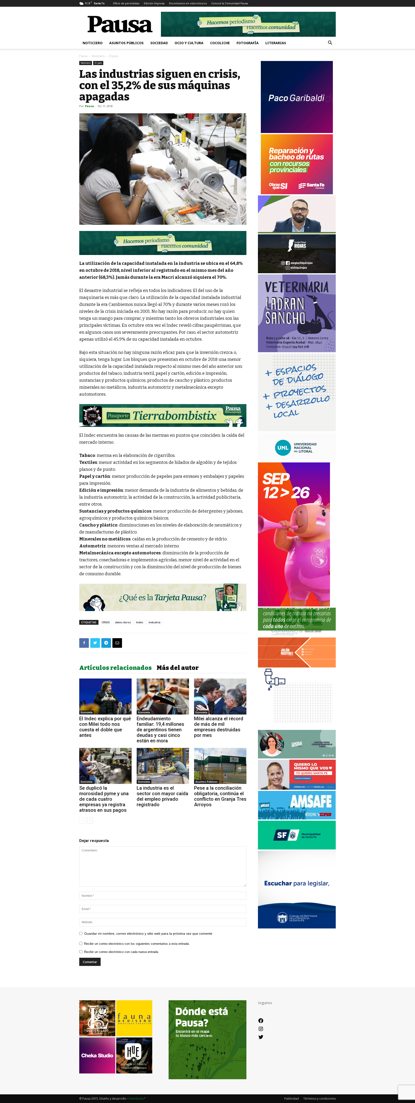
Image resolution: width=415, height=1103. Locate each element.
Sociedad (159, 43)
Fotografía (248, 43)
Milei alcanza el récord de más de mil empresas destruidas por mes (218, 727)
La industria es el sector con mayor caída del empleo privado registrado (162, 796)
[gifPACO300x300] (297, 131)
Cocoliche (220, 43)
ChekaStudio (135, 1099)
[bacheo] (297, 193)
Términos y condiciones (319, 1099)
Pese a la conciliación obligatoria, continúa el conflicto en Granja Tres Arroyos (220, 796)
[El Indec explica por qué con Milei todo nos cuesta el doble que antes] (105, 697)
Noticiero (93, 43)
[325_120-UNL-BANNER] (297, 460)
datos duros (123, 622)
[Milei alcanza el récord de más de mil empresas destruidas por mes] (220, 697)
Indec (139, 622)
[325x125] (297, 788)
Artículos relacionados (115, 668)
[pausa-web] (297, 666)
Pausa (83, 56)
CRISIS (106, 622)
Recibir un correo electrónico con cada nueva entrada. (121, 952)
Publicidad (291, 1099)
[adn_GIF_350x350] (297, 430)
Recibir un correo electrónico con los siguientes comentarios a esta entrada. (137, 943)
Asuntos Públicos (126, 43)
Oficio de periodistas (126, 3)
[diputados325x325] (297, 927)
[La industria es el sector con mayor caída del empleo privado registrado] (163, 766)
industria (154, 622)
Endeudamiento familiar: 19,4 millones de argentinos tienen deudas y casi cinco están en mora (160, 730)
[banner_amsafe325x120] (297, 818)
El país (98, 63)
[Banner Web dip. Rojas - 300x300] (297, 272)
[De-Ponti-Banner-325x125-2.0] (297, 757)
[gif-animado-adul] (297, 635)
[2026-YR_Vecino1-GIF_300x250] (297, 727)
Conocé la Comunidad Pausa (229, 3)
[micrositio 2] (162, 243)
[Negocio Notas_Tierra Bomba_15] (162, 415)
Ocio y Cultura (189, 43)
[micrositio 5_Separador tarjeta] (162, 597)
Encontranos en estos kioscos (188, 3)
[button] (330, 43)
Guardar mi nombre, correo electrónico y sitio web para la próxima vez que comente (148, 933)
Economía (86, 712)
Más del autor (178, 668)
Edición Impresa (154, 3)
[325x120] (297, 848)
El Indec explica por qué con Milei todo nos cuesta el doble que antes (105, 727)
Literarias (275, 43)
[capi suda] (294, 605)
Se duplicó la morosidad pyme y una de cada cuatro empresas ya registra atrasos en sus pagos (104, 799)
